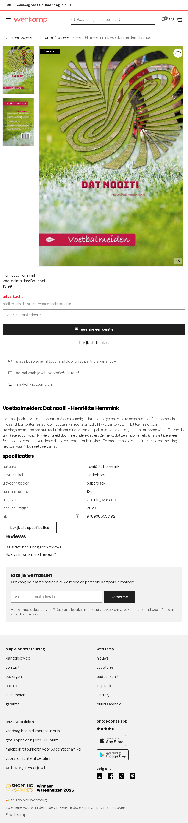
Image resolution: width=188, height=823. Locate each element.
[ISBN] (77, 516)
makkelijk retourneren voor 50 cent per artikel (43, 749)
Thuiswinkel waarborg (29, 800)
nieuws (102, 658)
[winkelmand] (179, 20)
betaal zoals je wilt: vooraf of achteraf (47, 372)
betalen (12, 685)
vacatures (105, 667)
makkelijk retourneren (34, 384)
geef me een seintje (97, 329)
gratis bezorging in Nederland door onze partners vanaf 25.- (66, 361)
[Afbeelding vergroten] (111, 156)
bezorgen (14, 676)
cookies (118, 807)
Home (48, 37)
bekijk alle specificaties (29, 527)
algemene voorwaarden (25, 807)
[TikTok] (121, 776)
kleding (103, 695)
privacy (102, 807)
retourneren (15, 695)
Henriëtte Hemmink (19, 275)
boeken (64, 37)
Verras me (120, 597)
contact (12, 667)
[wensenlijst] (173, 20)
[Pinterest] (132, 776)
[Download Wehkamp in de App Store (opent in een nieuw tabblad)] (113, 745)
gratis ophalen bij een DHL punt (32, 740)
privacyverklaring (109, 610)
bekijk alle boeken (94, 342)
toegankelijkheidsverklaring (70, 807)
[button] (77, 516)
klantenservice (18, 658)
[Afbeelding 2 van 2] (18, 122)
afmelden (167, 610)
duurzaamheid (109, 704)
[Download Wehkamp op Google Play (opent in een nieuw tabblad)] (113, 759)
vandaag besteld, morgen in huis (33, 730)
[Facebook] (110, 776)
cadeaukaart (108, 676)
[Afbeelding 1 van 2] (18, 70)
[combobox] (113, 20)
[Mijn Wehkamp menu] (164, 20)
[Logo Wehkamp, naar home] (29, 20)
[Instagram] (99, 776)
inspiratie (104, 685)
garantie (13, 704)
